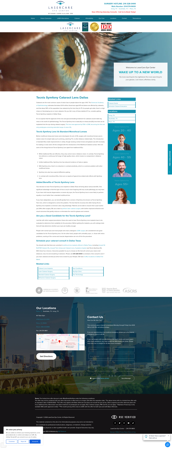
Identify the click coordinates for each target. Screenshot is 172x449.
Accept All (35, 441)
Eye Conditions (77, 268)
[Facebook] (115, 423)
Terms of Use (132, 432)
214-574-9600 (130, 6)
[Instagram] (124, 423)
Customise (12, 441)
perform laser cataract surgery (71, 208)
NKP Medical (62, 431)
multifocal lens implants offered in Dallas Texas (77, 245)
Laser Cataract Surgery (46, 271)
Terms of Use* (104, 378)
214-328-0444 (129, 3)
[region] (23, 436)
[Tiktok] (133, 423)
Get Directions (46, 356)
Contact (124, 18)
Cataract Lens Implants (46, 268)
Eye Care (101, 18)
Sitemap (112, 432)
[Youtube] (128, 423)
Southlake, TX (123, 9)
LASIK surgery (81, 231)
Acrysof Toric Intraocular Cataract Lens (62, 248)
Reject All (23, 441)
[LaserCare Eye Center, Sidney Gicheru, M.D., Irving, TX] (60, 6)
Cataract (77, 18)
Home (33, 18)
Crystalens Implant (81, 248)
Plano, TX (133, 9)
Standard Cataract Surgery (47, 275)
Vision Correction (45, 18)
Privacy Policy (123, 432)
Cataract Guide (113, 103)
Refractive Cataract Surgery (47, 278)
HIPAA (117, 432)
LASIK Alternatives (63, 18)
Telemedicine (137, 18)
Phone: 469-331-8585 (43, 327)
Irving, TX (114, 9)
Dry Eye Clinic (77, 271)
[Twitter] (119, 423)
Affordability (89, 18)
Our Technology (78, 275)
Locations (113, 18)
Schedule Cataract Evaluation (118, 106)
